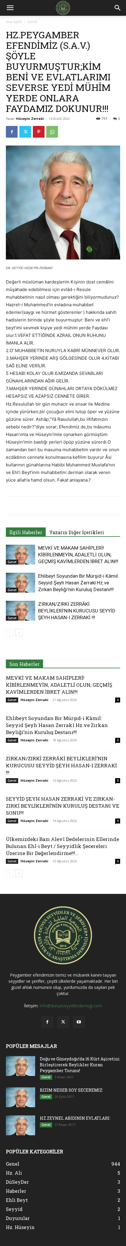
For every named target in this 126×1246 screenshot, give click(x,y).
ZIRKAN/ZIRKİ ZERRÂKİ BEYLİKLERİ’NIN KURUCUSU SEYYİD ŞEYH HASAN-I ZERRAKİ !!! (76, 610)
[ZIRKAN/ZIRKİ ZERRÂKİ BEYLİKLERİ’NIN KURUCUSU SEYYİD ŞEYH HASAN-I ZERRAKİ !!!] (20, 611)
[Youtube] (79, 1022)
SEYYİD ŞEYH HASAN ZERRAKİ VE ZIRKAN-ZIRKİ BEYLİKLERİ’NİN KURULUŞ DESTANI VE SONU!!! (62, 805)
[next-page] (19, 632)
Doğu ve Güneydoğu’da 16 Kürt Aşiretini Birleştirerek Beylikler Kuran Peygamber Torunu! (80, 1064)
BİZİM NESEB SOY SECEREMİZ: (71, 1090)
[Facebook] (12, 132)
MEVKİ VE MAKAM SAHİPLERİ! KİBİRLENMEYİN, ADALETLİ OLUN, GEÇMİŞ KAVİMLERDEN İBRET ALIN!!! (78, 554)
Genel (32, 21)
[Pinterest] (39, 132)
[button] (10, 8)
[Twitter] (25, 132)
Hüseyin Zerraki (30, 118)
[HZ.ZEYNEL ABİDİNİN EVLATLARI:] (20, 1125)
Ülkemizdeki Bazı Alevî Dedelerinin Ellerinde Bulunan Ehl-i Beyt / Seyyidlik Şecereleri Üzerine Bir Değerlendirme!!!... (62, 846)
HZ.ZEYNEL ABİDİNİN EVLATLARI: (75, 1118)
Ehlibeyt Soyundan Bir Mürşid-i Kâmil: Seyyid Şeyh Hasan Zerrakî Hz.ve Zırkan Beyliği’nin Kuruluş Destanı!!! (78, 582)
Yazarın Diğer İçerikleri (76, 532)
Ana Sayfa (14, 21)
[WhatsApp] (52, 132)
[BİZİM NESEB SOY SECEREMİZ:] (20, 1097)
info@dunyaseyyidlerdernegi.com (71, 1005)
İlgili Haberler (25, 532)
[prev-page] (9, 632)
